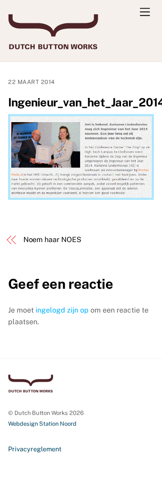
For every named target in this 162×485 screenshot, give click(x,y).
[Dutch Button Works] (53, 45)
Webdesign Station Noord (42, 423)
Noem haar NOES (52, 239)
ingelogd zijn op (62, 310)
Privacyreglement (35, 449)
